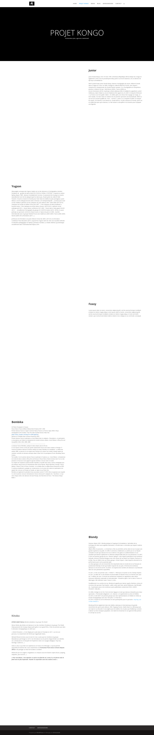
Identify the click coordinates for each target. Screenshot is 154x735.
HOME (75, 3)
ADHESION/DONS (108, 3)
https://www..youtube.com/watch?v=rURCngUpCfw (25, 434)
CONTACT (118, 3)
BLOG (98, 3)
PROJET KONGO (84, 3)
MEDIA (93, 3)
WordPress (40, 732)
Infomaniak (56, 732)
